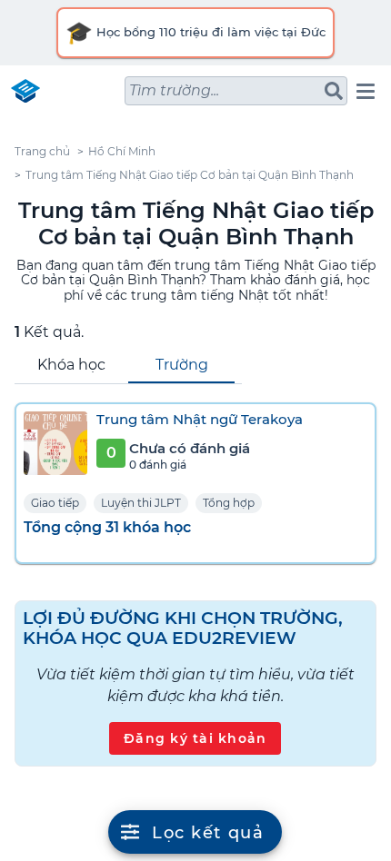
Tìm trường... (174, 90)
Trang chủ (42, 151)
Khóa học (71, 364)
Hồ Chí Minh (121, 151)
